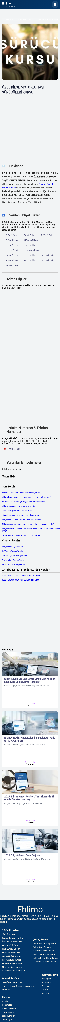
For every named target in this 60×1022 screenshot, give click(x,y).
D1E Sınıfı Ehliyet (31, 240)
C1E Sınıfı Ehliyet (13, 250)
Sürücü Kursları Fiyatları (12, 938)
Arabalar (6, 990)
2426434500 (14, 449)
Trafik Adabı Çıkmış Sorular (13, 560)
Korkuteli (41, 19)
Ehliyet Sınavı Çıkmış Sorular (14, 547)
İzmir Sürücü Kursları (11, 949)
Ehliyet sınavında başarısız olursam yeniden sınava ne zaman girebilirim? (31, 530)
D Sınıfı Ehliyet (12, 240)
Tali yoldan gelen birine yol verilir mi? (17, 511)
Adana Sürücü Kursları (11, 956)
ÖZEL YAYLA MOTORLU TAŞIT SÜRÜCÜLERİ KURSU (21, 576)
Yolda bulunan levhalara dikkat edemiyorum (21, 493)
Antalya (32, 19)
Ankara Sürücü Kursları (12, 945)
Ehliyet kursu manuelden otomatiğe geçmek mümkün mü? (27, 497)
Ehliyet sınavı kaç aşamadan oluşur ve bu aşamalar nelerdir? (28, 524)
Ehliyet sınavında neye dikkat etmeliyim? (19, 506)
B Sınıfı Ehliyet (31, 255)
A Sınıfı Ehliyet (12, 260)
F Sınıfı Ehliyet (30, 235)
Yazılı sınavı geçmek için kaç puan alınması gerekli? (23, 502)
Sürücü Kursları (20, 19)
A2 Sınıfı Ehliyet (30, 260)
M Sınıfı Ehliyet (12, 265)
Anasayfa (7, 19)
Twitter (45, 990)
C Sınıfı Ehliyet (31, 245)
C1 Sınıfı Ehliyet (32, 250)
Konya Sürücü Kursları (11, 960)
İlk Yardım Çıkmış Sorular (12, 551)
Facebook (46, 982)
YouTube (46, 986)
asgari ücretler (8, 1016)
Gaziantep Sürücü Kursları (13, 971)
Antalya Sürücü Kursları (12, 963)
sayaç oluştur (8, 1012)
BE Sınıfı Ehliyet (12, 255)
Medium (45, 993)
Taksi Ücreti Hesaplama (12, 982)
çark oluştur (7, 1019)
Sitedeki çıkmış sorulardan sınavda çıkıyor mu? (22, 515)
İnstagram (46, 979)
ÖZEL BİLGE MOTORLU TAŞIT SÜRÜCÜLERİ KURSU (20, 580)
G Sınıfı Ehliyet (12, 235)
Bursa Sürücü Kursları (11, 952)
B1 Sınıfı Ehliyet (48, 255)
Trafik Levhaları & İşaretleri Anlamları (18, 986)
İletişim (5, 1001)
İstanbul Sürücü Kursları (12, 941)
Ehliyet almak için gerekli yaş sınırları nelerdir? (21, 520)
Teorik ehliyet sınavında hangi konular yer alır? (21, 535)
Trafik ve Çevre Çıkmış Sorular (14, 556)
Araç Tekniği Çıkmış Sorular (13, 565)
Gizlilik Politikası (9, 1008)
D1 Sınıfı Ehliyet (12, 245)
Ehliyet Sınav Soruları (42, 947)
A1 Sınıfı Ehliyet (48, 260)
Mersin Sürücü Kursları (12, 967)
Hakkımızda (7, 1005)
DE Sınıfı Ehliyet (47, 235)
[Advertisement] (30, 129)
